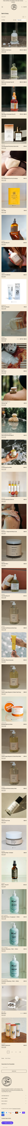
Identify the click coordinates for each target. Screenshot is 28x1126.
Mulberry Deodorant (5, 1045)
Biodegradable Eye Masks (6, 724)
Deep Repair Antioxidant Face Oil (8, 114)
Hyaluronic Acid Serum (6, 50)
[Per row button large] (23, 17)
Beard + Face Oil (4, 884)
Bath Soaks (3, 371)
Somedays (3, 177)
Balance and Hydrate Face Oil (7, 82)
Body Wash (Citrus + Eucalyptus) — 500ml (10, 916)
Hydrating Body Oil (5, 595)
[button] (2, 7)
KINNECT (3, 48)
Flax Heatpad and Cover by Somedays (9, 178)
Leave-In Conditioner (5, 274)
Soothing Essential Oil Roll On (7, 499)
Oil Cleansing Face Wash (6, 467)
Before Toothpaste (5, 306)
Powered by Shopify (16, 1108)
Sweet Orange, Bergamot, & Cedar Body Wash (11, 756)
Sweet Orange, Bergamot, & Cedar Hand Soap (11, 692)
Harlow (3, 498)
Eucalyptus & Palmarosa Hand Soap (9, 628)
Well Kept (3, 1011)
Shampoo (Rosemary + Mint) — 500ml (9, 949)
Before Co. (3, 305)
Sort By (14, 19)
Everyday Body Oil (5, 242)
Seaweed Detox (4, 563)
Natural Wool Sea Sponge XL (7, 435)
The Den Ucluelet (8, 1108)
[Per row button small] (25, 17)
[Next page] (20, 1052)
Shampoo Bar (4, 403)
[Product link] (14, 34)
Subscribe (14, 1071)
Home (2, 1058)
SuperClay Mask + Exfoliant (7, 852)
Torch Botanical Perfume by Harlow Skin (9, 146)
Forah (2, 658)
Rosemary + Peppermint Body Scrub (9, 531)
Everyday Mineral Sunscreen (7, 660)
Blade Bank (3, 1013)
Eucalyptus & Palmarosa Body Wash (9, 788)
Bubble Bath (4, 339)
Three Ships (3, 722)
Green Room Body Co (5, 401)
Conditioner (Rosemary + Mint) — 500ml (10, 981)
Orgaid (2, 209)
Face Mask (3, 210)
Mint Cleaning (4, 915)
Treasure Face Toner (5, 820)
